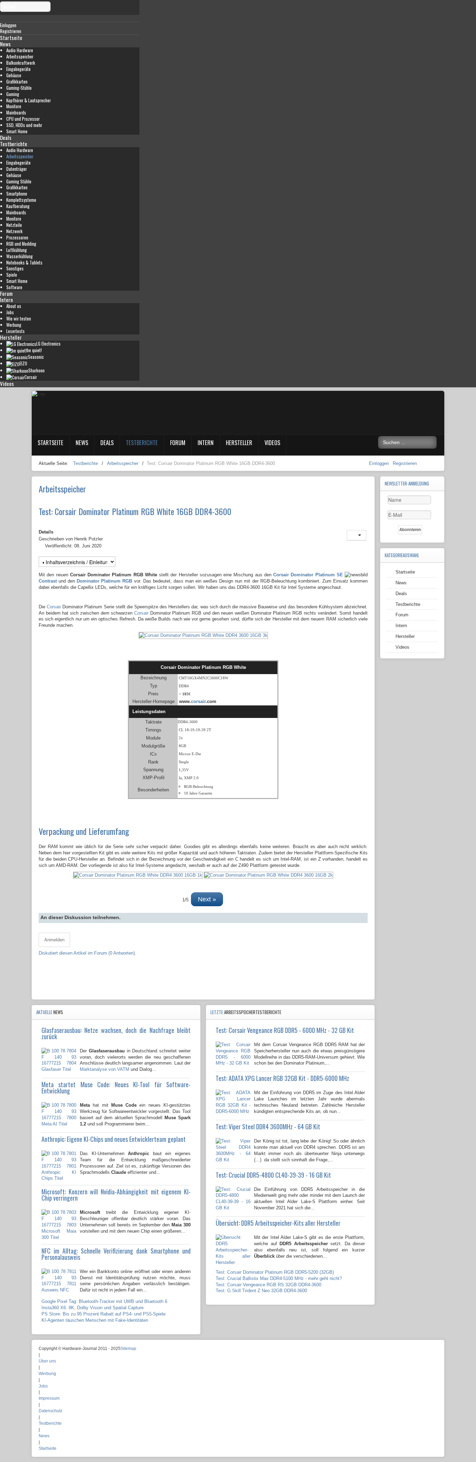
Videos (7, 383)
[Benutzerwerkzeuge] (356, 535)
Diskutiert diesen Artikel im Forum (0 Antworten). (87, 953)
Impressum (49, 1398)
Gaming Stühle (18, 181)
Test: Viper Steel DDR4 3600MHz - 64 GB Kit (268, 1126)
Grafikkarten (17, 81)
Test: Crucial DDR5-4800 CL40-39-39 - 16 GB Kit (273, 1174)
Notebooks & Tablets (24, 262)
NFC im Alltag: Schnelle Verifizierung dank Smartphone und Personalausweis (116, 1254)
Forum (6, 293)
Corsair (54, 606)
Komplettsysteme (21, 200)
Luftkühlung (16, 250)
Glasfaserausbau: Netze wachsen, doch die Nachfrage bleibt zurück (116, 1033)
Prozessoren (17, 237)
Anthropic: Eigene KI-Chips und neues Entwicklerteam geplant (113, 1139)
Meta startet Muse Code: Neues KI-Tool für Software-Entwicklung (116, 1087)
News (5, 44)
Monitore (13, 106)
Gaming (12, 94)
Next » (207, 899)
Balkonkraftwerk (20, 63)
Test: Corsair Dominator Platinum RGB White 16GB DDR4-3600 (135, 511)
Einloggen (379, 463)
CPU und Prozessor (23, 119)
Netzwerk (14, 231)
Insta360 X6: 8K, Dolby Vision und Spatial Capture (92, 1307)
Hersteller (11, 337)
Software (14, 287)
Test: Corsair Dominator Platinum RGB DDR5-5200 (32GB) (275, 1272)
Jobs (10, 312)
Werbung (13, 325)
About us (13, 306)
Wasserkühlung (19, 256)
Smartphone (16, 193)
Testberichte (13, 144)
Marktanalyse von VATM (104, 1069)
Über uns (47, 1361)
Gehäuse (13, 75)
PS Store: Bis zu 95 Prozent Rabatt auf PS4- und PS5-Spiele (103, 1314)
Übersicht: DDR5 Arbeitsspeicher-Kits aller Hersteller (278, 1222)
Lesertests (15, 331)
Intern (6, 299)
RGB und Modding (21, 243)
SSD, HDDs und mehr (24, 125)
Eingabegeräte (18, 69)
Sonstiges (15, 268)
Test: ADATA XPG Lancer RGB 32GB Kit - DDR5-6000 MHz (282, 1078)
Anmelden (54, 939)
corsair (198, 701)
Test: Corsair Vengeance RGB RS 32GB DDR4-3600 (268, 1284)
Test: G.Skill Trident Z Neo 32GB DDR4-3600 (261, 1290)
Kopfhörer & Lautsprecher (28, 100)
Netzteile (14, 225)
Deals (5, 137)
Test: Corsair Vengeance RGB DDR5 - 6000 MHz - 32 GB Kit (285, 1030)
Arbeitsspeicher (19, 56)
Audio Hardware (19, 50)
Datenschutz (50, 1411)
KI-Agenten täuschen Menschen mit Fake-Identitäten (94, 1320)
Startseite (11, 37)
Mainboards (16, 112)
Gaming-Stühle (19, 88)
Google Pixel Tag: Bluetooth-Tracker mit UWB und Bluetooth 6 (104, 1301)
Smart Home (17, 131)
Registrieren (405, 463)
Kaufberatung (18, 206)
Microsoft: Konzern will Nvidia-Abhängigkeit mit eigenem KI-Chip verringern (116, 1194)
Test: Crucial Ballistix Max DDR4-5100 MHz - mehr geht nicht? (279, 1278)
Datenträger (16, 169)
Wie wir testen (18, 318)
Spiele (11, 274)
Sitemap (128, 1348)
